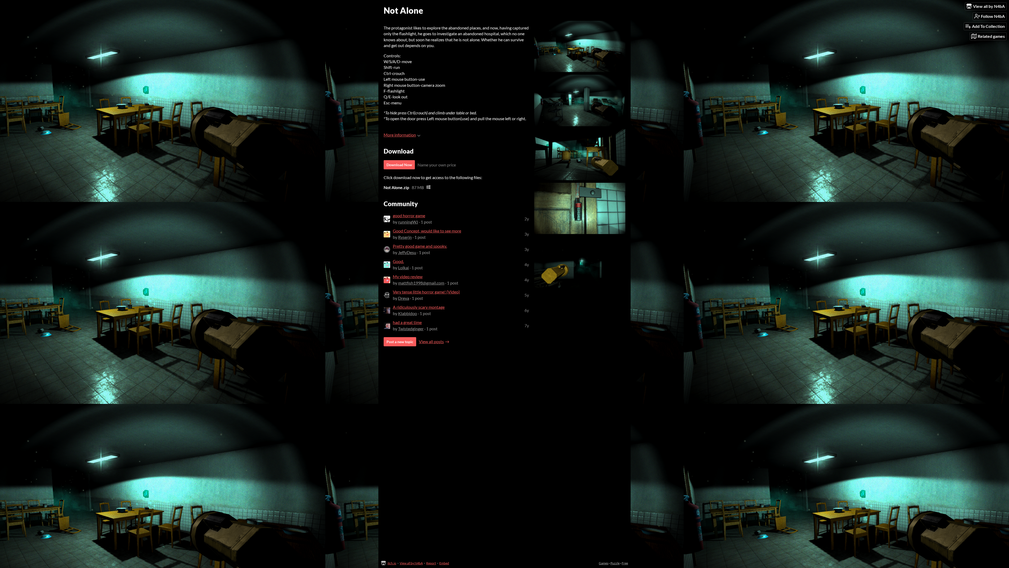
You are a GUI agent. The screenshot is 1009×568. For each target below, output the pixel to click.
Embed (444, 563)
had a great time (407, 322)
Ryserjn (405, 237)
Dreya (403, 298)
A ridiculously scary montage (419, 307)
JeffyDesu (407, 252)
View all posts (431, 341)
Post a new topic (400, 341)
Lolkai (403, 267)
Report (431, 563)
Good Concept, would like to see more (427, 230)
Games (603, 563)
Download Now (399, 165)
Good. (398, 261)
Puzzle (615, 563)
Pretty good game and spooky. (420, 246)
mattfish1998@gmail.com (421, 282)
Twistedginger (411, 328)
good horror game (409, 215)
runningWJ (408, 221)
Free (625, 563)
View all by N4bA (411, 563)
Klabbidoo (407, 313)
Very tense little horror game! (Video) (426, 291)
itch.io (392, 563)
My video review (408, 276)
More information (400, 134)
